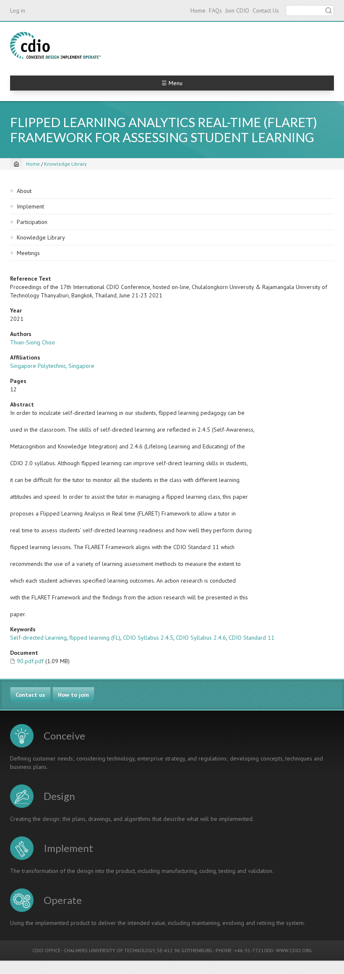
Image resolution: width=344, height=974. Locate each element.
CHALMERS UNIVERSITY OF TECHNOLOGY (109, 950)
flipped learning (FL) (94, 637)
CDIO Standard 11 (251, 637)
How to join (73, 694)
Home (198, 10)
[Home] (55, 45)
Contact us (30, 694)
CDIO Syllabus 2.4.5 (148, 637)
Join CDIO (237, 10)
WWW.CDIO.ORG (294, 950)
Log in (17, 10)
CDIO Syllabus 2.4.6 (201, 637)
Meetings (28, 253)
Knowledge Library (65, 164)
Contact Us (266, 10)
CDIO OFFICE (46, 950)
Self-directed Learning (38, 637)
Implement (30, 206)
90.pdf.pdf (30, 661)
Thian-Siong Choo (32, 342)
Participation (32, 222)
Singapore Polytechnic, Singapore (52, 366)
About (24, 191)
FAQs (215, 10)
